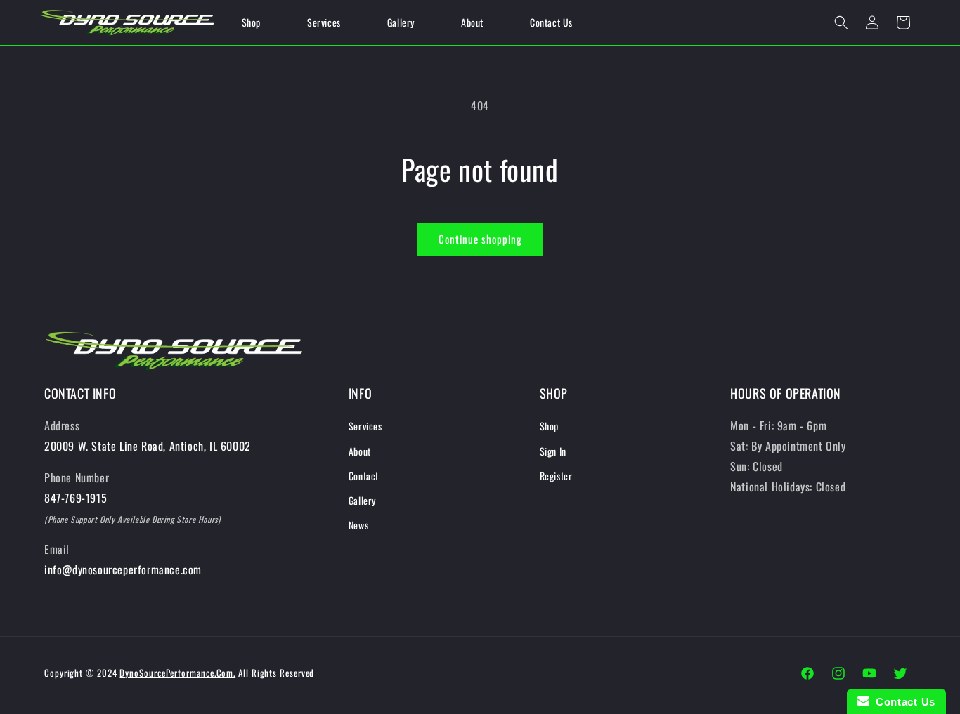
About (360, 451)
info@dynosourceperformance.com (123, 569)
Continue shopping (480, 238)
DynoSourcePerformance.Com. (177, 673)
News (358, 524)
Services (365, 425)
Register (556, 475)
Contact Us (902, 702)
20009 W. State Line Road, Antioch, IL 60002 (147, 445)
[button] (841, 22)
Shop (549, 425)
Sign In (553, 451)
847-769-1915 (75, 497)
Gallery (362, 500)
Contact (364, 475)
